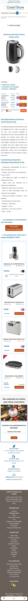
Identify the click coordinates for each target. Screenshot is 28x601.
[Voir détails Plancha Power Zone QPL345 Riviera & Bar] (14, 365)
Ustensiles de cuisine (14, 517)
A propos (14, 511)
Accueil (2, 16)
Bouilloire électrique (11, 16)
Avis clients (14, 525)
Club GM (14, 539)
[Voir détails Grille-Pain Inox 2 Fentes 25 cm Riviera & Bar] (14, 291)
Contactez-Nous (14, 513)
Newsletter (14, 554)
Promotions (14, 552)
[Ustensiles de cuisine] (14, 7)
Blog (14, 515)
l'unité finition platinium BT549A (5, 104)
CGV (14, 519)
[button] (17, 13)
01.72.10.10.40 (14, 574)
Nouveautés (14, 548)
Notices (14, 546)
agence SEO (19, 594)
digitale (12, 594)
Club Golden (14, 541)
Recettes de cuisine (14, 544)
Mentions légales (14, 523)
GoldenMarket (10, 596)
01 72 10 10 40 (14, 477)
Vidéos (14, 550)
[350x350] (17, 72)
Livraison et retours (14, 537)
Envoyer (14, 437)
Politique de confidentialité (14, 521)
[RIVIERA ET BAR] (14, 31)
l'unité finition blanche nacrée (5, 97)
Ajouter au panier (19, 313)
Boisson (5, 16)
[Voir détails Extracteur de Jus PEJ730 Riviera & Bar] (14, 253)
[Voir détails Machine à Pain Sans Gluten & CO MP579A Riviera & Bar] (14, 328)
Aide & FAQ (14, 535)
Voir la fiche (6, 276)
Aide (14, 556)
